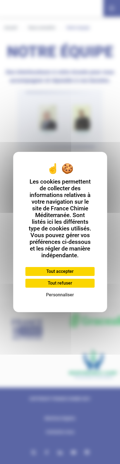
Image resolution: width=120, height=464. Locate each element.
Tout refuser (60, 283)
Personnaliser (60, 294)
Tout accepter (60, 271)
